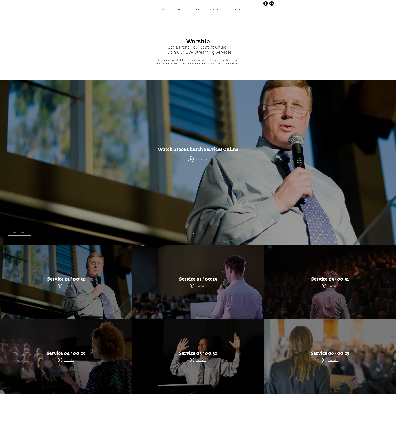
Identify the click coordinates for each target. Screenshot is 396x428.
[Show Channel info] (201, 232)
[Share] (194, 232)
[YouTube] (271, 3)
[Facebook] (265, 3)
